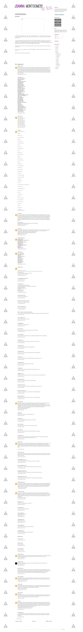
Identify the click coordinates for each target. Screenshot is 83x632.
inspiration (60, 30)
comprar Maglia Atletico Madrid (30, 232)
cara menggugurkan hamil (22, 278)
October (57, 56)
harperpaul (19, 401)
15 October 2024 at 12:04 (21, 456)
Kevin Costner (20, 452)
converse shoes (22, 70)
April (57, 61)
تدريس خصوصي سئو (20, 201)
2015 (56, 46)
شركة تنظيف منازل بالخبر (21, 120)
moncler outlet (31, 67)
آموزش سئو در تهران (20, 197)
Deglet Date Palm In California (22, 588)
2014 (56, 47)
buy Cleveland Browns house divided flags (31, 223)
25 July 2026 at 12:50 (21, 616)
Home (34, 621)
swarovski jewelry (21, 71)
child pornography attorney (34, 484)
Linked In (57, 24)
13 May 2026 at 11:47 (21, 609)
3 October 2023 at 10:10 (21, 320)
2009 (56, 67)
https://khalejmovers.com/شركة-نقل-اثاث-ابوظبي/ (25, 273)
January (57, 65)
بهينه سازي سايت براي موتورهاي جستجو (23, 184)
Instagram (58, 25)
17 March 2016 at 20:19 (21, 127)
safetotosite (19, 340)
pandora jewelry (33, 70)
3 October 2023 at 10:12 (21, 331)
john (18, 601)
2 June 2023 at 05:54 (21, 314)
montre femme (38, 71)
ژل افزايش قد (20, 209)
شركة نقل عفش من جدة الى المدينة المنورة (24, 271)
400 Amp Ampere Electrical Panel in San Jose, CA (25, 607)
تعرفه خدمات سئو (20, 190)
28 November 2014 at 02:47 (22, 74)
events (65, 31)
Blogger (63, 629)
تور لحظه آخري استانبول (21, 131)
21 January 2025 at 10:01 (21, 473)
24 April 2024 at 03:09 (21, 398)
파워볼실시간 (20, 373)
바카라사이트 (20, 507)
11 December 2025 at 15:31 (22, 589)
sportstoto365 (20, 362)
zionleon (19, 584)
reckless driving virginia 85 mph (22, 408)
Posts (57, 36)
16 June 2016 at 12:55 (21, 210)
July (57, 57)
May (57, 60)
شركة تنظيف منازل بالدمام (21, 118)
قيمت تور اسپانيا (20, 135)
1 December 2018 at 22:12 (22, 275)
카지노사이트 (20, 334)
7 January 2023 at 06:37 (21, 303)
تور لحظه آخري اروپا (20, 148)
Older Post (49, 621)
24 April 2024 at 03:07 (21, 359)
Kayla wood (19, 561)
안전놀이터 (19, 536)
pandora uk (44, 71)
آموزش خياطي (20, 207)
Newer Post (18, 621)
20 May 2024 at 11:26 (21, 415)
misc (55, 30)
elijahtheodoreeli (20, 482)
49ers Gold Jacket (20, 295)
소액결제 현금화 (20, 519)
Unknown (19, 116)
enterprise (61, 31)
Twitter (58, 19)
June (57, 59)
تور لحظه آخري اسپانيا (21, 137)
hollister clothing (38, 68)
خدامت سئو (19, 182)
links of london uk (23, 67)
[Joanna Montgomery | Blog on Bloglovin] (59, 15)
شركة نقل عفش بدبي (21, 272)
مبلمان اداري (19, 173)
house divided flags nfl (21, 223)
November (58, 55)
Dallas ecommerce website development (24, 312)
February (57, 64)
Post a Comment (19, 618)
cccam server (20, 180)
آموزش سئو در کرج (20, 199)
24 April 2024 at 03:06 (21, 342)
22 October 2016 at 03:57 (21, 225)
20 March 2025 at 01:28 (21, 522)
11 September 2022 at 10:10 (22, 292)
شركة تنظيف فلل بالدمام (21, 121)
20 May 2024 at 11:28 (21, 432)
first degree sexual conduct (22, 497)
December (58, 53)
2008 (56, 68)
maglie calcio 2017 (34, 231)
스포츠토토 (19, 418)
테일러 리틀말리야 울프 (21, 459)
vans (34, 71)
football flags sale (20, 222)
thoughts (65, 30)
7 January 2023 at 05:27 (21, 297)
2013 (56, 48)
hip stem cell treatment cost (22, 557)
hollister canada (29, 68)
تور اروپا (19, 144)
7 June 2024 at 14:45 (21, 449)
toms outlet (19, 69)
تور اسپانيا (19, 133)
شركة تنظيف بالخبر (20, 119)
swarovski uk (28, 69)
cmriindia (19, 368)
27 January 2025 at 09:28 (21, 488)
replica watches (32, 69)
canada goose (23, 69)
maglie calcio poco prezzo (22, 232)
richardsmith (20, 554)
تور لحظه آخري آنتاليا (20, 165)
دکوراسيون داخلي (20, 169)
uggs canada (42, 67)
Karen (19, 213)
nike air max (26, 71)
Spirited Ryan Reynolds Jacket (23, 300)
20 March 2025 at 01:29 (21, 545)
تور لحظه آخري (20, 167)
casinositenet (20, 345)
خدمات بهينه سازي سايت (21, 188)
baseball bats (43, 68)
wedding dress (37, 69)
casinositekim (20, 351)
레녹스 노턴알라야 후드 (21, 465)
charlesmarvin (20, 491)
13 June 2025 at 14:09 (21, 573)
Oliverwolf (19, 592)
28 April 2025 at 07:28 (21, 558)
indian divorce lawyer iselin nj (30, 437)
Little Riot (58, 9)
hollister (42, 70)
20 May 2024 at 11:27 (21, 426)
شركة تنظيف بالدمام (20, 117)
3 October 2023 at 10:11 (21, 325)
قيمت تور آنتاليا (20, 163)
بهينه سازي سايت (20, 186)
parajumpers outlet (28, 70)
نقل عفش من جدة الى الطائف (22, 270)
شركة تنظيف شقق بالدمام (21, 122)
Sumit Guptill (20, 576)
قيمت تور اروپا (20, 146)
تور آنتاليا (19, 156)
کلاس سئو (19, 195)
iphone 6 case (48, 68)
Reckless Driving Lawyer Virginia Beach (24, 407)
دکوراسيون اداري (20, 171)
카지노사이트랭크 (20, 317)
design (57, 31)
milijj (18, 130)
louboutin (34, 68)
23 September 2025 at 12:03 (22, 581)
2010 (56, 52)
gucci (37, 70)
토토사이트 (19, 429)
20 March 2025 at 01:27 (21, 504)
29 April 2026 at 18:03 (21, 598)
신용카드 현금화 (20, 513)
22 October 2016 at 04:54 (21, 234)
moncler (19, 67)
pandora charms (30, 71)
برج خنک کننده (20, 203)
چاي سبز (19, 205)
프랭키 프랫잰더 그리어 (21, 476)
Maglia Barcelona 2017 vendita (22, 233)
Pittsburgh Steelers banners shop (23, 224)
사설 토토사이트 (20, 379)
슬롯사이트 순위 (20, 396)
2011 (56, 51)
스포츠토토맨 (20, 323)
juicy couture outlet (36, 67)
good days (19, 267)
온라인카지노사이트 (21, 390)
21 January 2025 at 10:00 (21, 462)
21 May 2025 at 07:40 (21, 565)
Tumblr (58, 22)
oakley (41, 71)
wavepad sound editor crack (22, 288)
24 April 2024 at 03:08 (21, 376)
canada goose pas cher (23, 68)
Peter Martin (20, 612)
